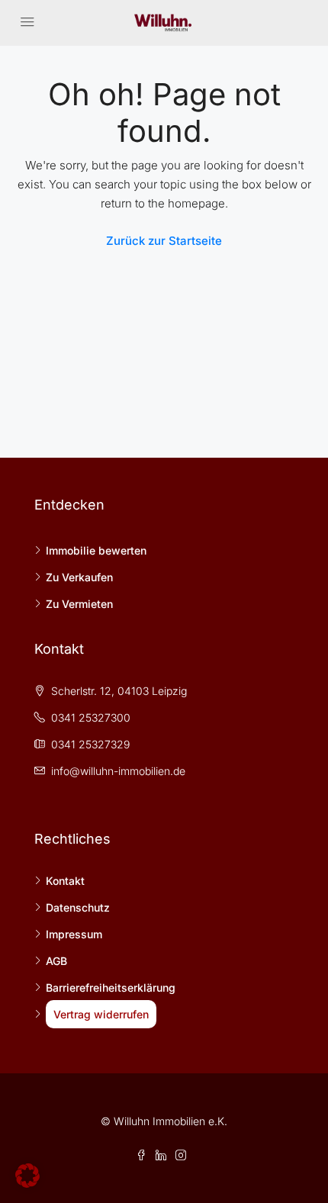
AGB (56, 960)
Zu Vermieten (79, 603)
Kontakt (65, 880)
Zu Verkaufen (79, 577)
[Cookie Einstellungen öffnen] (27, 1174)
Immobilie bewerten (96, 550)
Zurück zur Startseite (164, 240)
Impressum (74, 934)
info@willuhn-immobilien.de (118, 770)
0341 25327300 (90, 717)
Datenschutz (78, 907)
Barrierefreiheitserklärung (110, 987)
